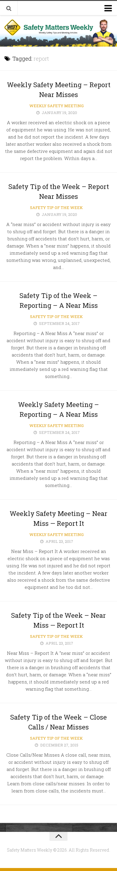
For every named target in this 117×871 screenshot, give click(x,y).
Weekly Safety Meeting (56, 105)
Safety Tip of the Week (56, 207)
